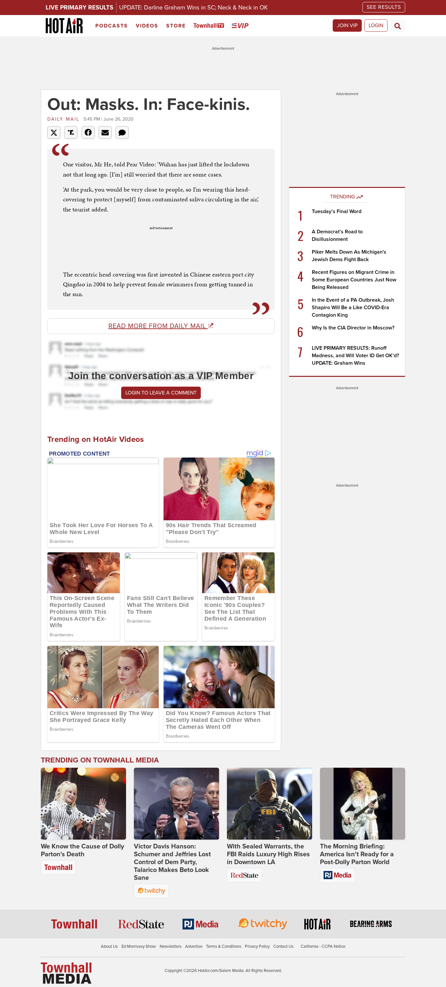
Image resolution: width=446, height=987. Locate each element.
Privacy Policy (257, 946)
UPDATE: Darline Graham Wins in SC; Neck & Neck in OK (193, 7)
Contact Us (283, 946)
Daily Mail (64, 119)
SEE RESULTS (384, 7)
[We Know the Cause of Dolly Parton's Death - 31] (83, 804)
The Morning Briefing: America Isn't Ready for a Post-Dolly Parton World (357, 854)
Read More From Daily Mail (158, 326)
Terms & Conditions (223, 946)
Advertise (193, 946)
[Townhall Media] (66, 972)
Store (176, 26)
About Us (109, 946)
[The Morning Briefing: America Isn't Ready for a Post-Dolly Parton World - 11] (362, 804)
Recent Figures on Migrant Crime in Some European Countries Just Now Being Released (354, 280)
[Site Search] (397, 25)
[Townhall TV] (210, 26)
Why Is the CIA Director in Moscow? (353, 328)
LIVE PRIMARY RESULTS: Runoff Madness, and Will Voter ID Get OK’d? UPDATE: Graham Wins (355, 355)
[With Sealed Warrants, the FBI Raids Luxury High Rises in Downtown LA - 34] (269, 804)
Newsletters (171, 946)
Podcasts (111, 26)
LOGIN (376, 25)
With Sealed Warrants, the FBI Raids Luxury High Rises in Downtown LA (268, 854)
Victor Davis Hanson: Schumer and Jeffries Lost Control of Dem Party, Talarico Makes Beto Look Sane (172, 862)
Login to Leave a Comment (161, 393)
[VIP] (241, 26)
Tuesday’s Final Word (336, 211)
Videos (147, 26)
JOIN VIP (347, 25)
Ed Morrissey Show (138, 946)
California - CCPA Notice (323, 946)
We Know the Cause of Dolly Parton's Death (82, 850)
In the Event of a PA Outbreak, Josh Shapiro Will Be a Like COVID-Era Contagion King (353, 307)
